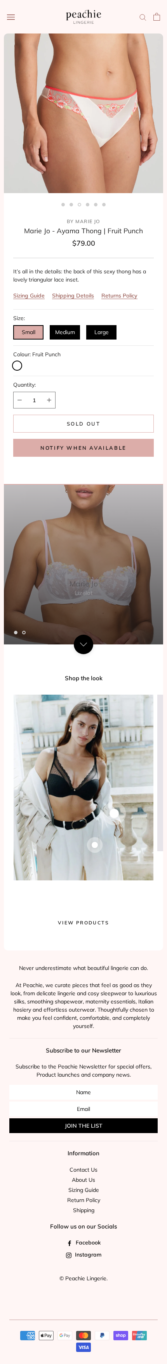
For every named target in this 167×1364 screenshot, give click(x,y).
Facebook (87, 1242)
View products (83, 923)
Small (28, 332)
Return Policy (83, 1200)
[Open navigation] (11, 17)
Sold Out (84, 424)
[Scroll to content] (83, 644)
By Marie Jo (83, 221)
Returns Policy (119, 295)
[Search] (142, 17)
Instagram (87, 1254)
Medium (65, 332)
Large (101, 332)
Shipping (83, 1210)
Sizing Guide (29, 295)
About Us (83, 1179)
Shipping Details (73, 295)
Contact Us (83, 1169)
